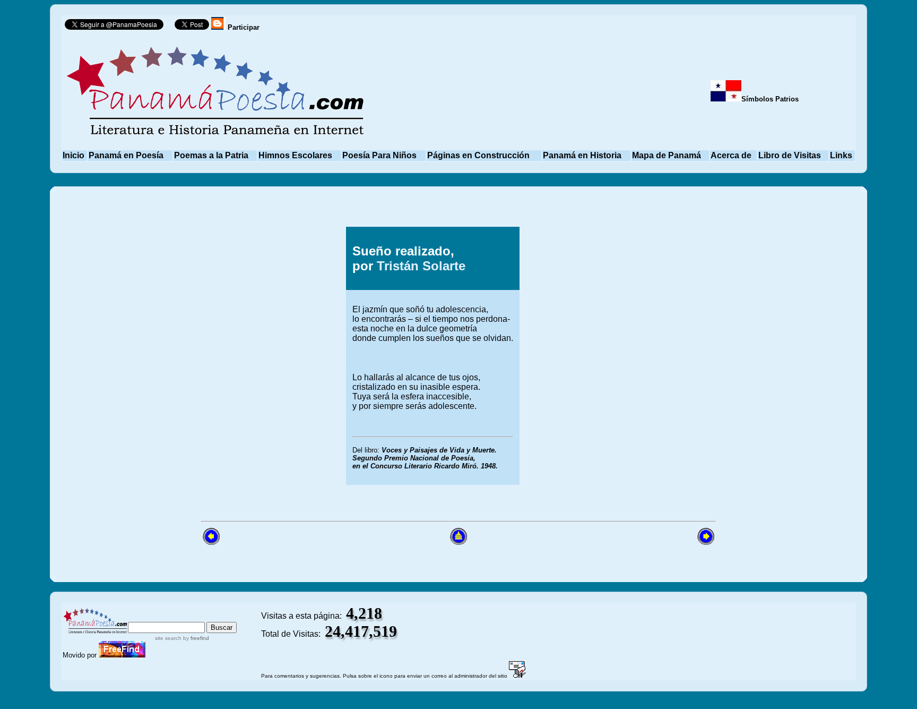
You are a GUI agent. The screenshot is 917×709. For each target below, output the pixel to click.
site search (168, 638)
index (139, 617)
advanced (218, 617)
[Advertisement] (629, 356)
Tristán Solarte (421, 266)
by (195, 638)
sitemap (172, 617)
